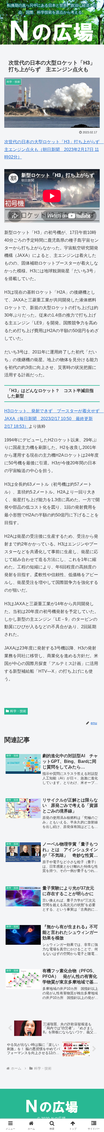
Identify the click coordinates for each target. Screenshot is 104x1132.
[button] (93, 823)
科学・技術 (18, 711)
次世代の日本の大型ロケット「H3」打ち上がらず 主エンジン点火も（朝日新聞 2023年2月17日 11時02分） (54, 149)
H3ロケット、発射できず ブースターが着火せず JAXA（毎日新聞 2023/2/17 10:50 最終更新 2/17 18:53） (54, 419)
